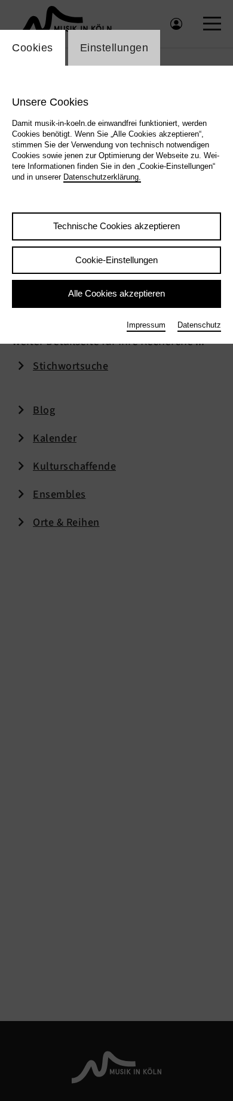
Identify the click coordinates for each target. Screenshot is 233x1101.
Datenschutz (199, 324)
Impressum (146, 324)
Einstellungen (114, 48)
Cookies (32, 48)
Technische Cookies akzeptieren (116, 226)
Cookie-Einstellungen (116, 260)
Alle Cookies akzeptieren (116, 293)
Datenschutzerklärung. (102, 176)
